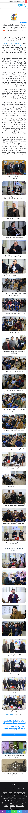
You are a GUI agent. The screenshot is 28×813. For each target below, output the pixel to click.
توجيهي (11, 803)
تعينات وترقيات (10, 795)
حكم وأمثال (4, 795)
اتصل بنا (18, 788)
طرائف (24, 798)
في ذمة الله (5, 793)
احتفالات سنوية (20, 807)
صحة (15, 798)
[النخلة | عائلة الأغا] (22, 5)
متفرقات (10, 793)
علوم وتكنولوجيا (5, 798)
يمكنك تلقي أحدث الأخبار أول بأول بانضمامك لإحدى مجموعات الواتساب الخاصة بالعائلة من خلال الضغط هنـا (14, 728)
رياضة (11, 798)
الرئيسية (22, 788)
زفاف (24, 793)
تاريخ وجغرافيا (12, 805)
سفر (15, 793)
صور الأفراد (6, 788)
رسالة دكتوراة (7, 807)
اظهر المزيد (14, 735)
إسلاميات (19, 798)
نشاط (15, 803)
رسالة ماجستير (13, 807)
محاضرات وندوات (19, 9)
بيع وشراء (24, 800)
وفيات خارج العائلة (13, 800)
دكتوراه (10, 788)
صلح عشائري (5, 803)
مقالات (24, 795)
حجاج (24, 803)
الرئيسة (25, 9)
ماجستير (14, 788)
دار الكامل (6, 805)
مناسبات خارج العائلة (19, 805)
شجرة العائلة (14, 791)
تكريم (3, 800)
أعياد (7, 800)
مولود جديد (19, 793)
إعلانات (19, 800)
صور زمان (19, 803)
